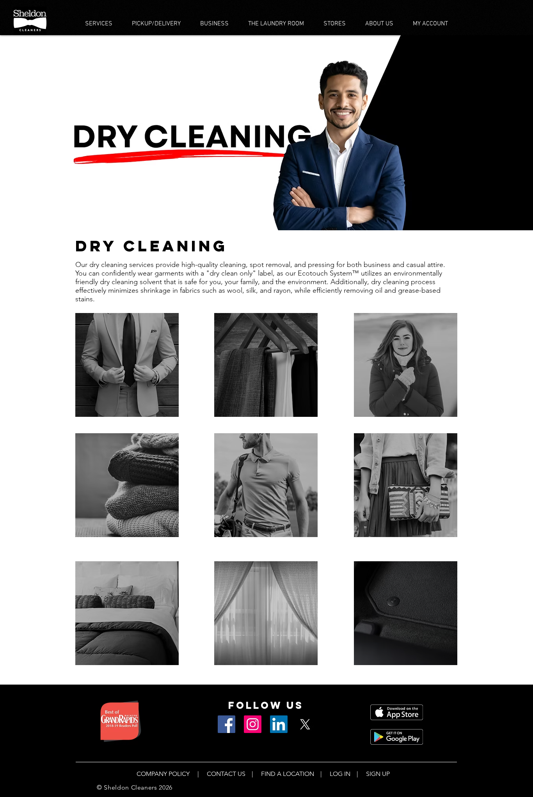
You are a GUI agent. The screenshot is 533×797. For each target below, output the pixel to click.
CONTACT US (226, 773)
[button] (98, 24)
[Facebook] (226, 724)
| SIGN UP (370, 773)
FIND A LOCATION (287, 773)
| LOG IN (332, 773)
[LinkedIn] (279, 724)
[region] (127, 365)
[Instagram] (252, 724)
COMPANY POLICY (164, 773)
